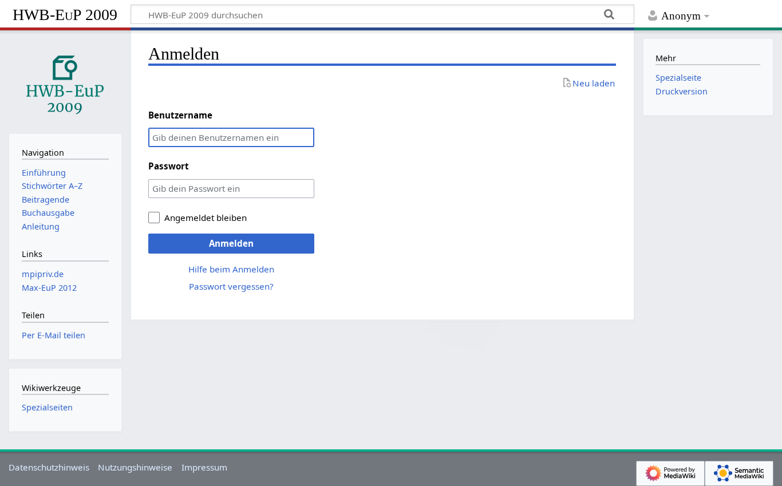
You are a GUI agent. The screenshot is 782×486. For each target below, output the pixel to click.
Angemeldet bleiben (205, 217)
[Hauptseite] (65, 81)
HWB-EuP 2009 (65, 14)
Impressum (204, 467)
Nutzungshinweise (135, 467)
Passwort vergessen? (231, 286)
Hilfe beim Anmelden (231, 269)
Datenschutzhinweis (49, 467)
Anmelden (231, 243)
